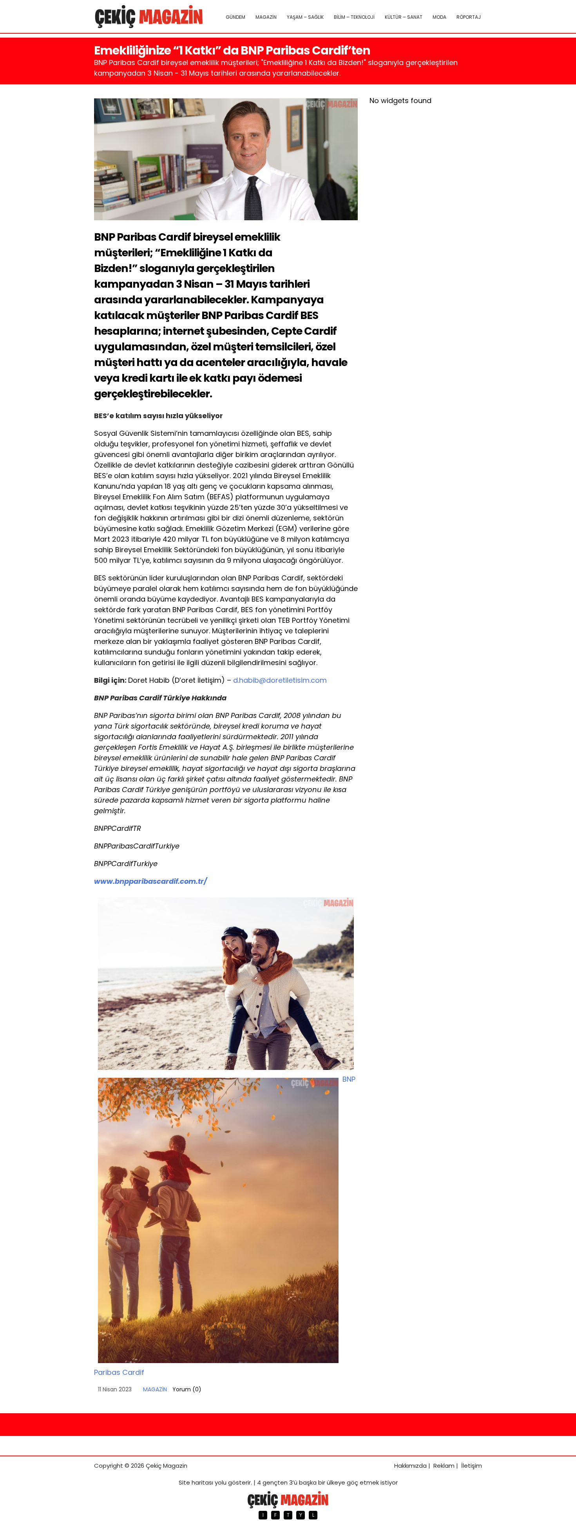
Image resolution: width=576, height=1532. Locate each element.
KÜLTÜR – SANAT (403, 17)
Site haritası (196, 1482)
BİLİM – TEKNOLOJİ (354, 17)
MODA (439, 17)
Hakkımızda (410, 1465)
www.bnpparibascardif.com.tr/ (150, 881)
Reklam (444, 1465)
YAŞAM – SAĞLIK (305, 17)
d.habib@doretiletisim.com (280, 680)
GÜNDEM (235, 17)
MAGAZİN (266, 17)
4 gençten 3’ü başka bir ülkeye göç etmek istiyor (327, 1482)
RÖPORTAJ (468, 17)
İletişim (471, 1465)
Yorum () (186, 1389)
